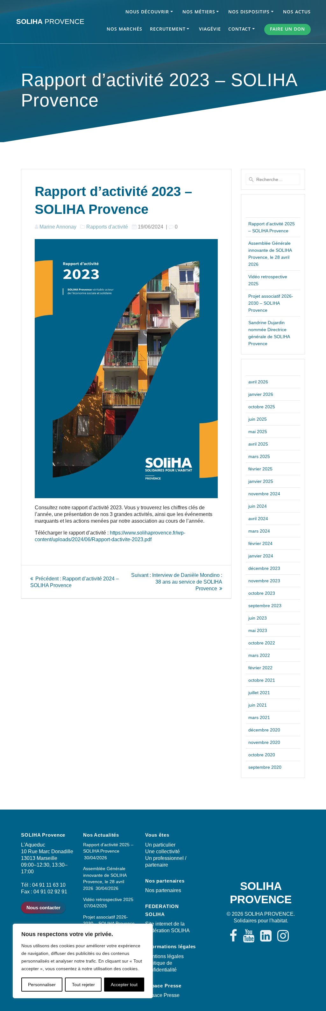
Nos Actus (297, 12)
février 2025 (260, 468)
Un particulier (160, 844)
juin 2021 (257, 705)
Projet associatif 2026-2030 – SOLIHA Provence (270, 303)
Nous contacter (43, 907)
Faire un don (287, 29)
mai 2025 (257, 431)
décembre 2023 (264, 568)
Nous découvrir (147, 12)
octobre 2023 (261, 593)
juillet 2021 (259, 692)
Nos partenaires (163, 890)
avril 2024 (258, 518)
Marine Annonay (57, 226)
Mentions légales (164, 956)
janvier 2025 (260, 481)
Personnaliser (42, 984)
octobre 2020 (261, 754)
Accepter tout (124, 984)
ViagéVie (210, 29)
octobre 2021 (261, 680)
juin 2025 (257, 419)
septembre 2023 (264, 605)
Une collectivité (162, 851)
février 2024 (260, 543)
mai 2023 (257, 630)
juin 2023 (257, 618)
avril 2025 (258, 444)
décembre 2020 (264, 729)
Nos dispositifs (249, 12)
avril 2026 (258, 381)
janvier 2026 (260, 394)
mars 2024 (259, 531)
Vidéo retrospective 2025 (108, 899)
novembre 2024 (264, 493)
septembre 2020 (264, 767)
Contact (239, 29)
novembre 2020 (264, 742)
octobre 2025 (261, 406)
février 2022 (260, 667)
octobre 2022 (261, 642)
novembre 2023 (264, 580)
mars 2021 (259, 717)
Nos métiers (198, 12)
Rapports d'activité (107, 226)
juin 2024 (257, 506)
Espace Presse (162, 995)
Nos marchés (124, 29)
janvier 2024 (260, 555)
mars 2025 (259, 456)
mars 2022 (259, 655)
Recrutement (168, 29)
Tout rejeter (83, 984)
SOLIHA (50, 21)
